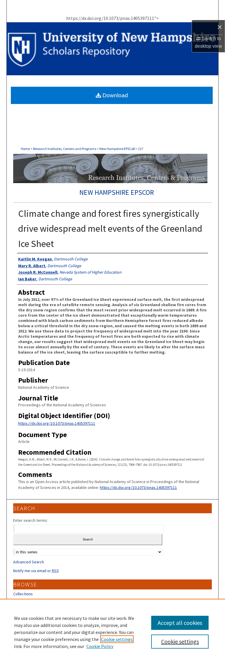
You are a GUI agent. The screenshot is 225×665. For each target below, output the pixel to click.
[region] (112, 632)
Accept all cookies (180, 622)
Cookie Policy (99, 646)
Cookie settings (117, 639)
